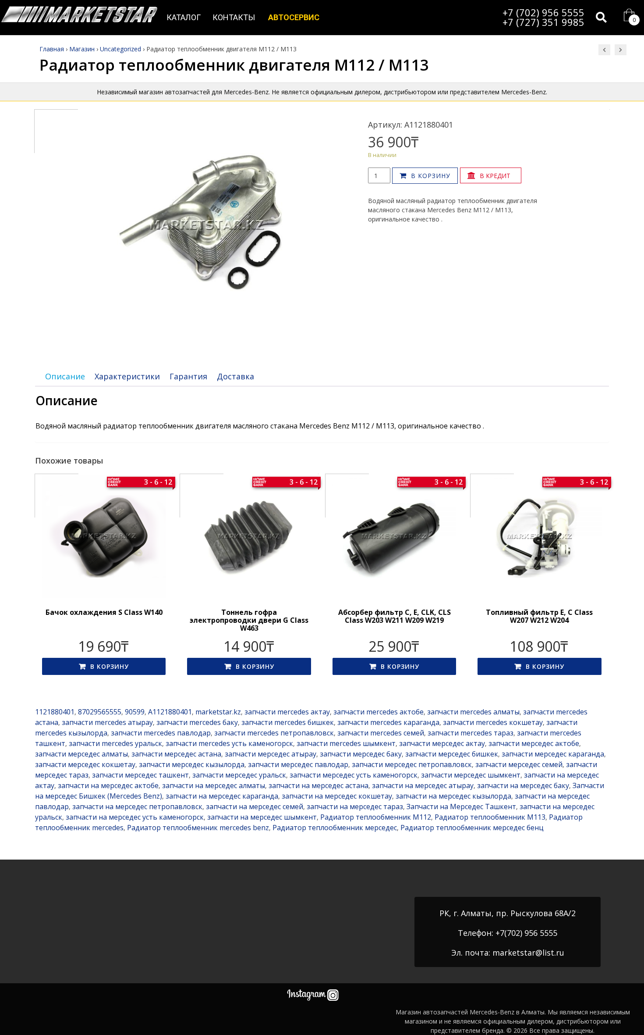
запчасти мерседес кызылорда (191, 764)
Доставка (235, 376)
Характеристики (127, 376)
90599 (135, 712)
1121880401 (54, 712)
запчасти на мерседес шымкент (262, 817)
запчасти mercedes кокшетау (493, 722)
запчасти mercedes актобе (378, 712)
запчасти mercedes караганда (388, 722)
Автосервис (293, 17)
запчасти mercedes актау (287, 712)
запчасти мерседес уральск (239, 775)
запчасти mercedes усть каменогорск (229, 743)
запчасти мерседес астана (176, 754)
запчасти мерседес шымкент (470, 775)
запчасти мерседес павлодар (298, 764)
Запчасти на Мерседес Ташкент (461, 806)
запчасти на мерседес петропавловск (137, 806)
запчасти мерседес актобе (533, 743)
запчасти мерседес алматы (81, 754)
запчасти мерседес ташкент (140, 775)
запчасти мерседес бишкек (451, 754)
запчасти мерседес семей (519, 764)
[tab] (65, 376)
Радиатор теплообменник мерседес (334, 827)
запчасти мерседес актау (442, 743)
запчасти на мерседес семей (254, 806)
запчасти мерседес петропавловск (412, 764)
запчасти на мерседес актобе (108, 785)
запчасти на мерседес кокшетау (337, 796)
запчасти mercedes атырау (107, 722)
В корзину (430, 175)
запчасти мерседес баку (361, 754)
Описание (65, 376)
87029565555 (99, 712)
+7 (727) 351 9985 (543, 22)
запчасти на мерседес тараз (355, 806)
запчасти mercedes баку (197, 722)
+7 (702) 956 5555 (543, 12)
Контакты (233, 17)
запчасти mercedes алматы (473, 712)
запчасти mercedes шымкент (346, 743)
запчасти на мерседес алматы (213, 785)
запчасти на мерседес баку (523, 785)
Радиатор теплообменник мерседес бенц (472, 827)
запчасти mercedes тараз (470, 733)
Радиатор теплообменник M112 (375, 817)
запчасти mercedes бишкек (287, 722)
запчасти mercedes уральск (115, 743)
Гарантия (188, 376)
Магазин (82, 49)
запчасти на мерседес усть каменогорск (135, 817)
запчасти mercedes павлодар (161, 733)
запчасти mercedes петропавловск (274, 733)
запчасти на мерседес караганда (222, 796)
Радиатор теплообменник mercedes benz (198, 827)
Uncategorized (120, 49)
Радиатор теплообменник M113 (490, 817)
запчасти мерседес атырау (270, 754)
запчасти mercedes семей (380, 733)
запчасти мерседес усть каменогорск (354, 775)
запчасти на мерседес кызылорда (453, 796)
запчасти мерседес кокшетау (85, 764)
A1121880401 (170, 712)
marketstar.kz (218, 712)
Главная (51, 49)
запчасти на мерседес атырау (423, 785)
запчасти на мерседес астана (318, 785)
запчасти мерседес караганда (553, 754)
